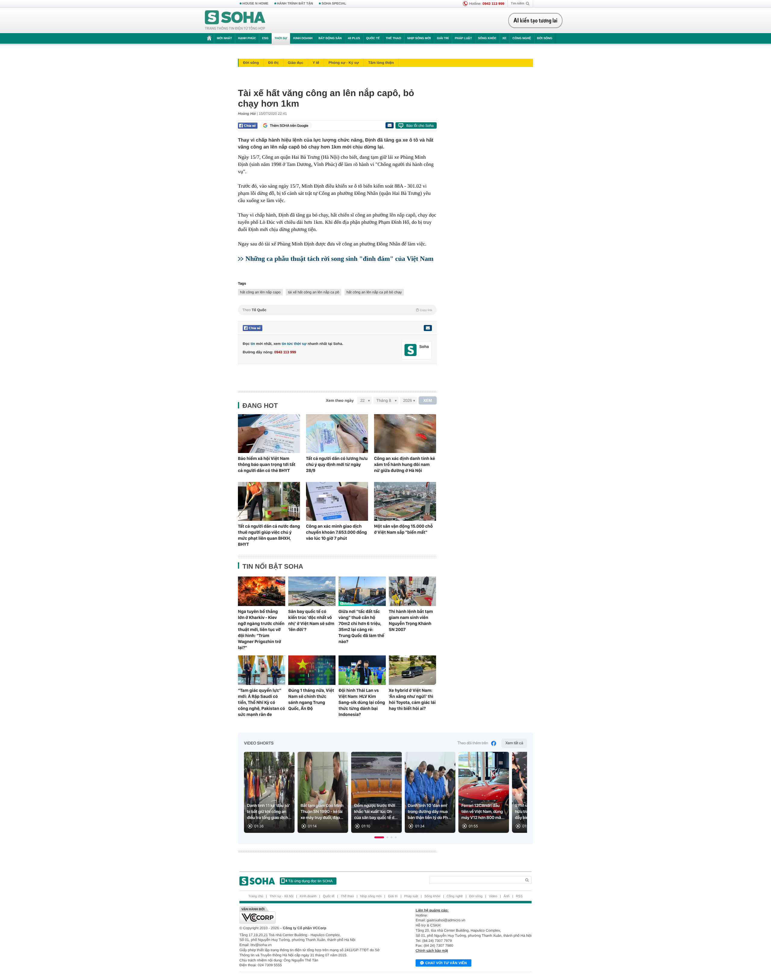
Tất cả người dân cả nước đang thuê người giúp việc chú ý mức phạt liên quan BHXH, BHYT (269, 535)
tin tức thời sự (294, 344)
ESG (265, 38)
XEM (427, 400)
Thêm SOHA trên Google (289, 125)
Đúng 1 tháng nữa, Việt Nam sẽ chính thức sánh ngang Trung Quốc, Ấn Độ (311, 699)
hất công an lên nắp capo (260, 292)
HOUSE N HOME (255, 3)
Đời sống (544, 38)
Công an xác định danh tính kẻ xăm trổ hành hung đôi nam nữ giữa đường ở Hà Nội (404, 464)
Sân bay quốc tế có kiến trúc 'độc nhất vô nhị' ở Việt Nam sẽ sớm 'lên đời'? (311, 620)
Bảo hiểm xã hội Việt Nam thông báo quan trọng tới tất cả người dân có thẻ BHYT (266, 464)
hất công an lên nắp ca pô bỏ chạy (374, 292)
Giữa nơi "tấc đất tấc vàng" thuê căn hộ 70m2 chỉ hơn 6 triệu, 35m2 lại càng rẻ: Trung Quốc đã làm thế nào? (361, 626)
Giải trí (442, 38)
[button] (379, 837)
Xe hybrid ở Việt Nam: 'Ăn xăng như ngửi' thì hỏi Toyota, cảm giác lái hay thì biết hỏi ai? (412, 699)
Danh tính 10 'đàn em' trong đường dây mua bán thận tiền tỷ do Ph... (429, 811)
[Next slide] (520, 795)
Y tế (316, 63)
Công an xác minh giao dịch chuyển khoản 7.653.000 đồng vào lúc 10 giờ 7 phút (336, 532)
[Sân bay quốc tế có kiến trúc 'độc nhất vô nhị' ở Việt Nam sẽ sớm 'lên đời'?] (312, 591)
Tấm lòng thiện (381, 63)
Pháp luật (463, 38)
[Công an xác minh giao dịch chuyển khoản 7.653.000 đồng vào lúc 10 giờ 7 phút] (337, 501)
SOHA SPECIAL (334, 3)
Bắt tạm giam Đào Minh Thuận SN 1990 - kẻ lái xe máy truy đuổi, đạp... (322, 811)
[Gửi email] (389, 125)
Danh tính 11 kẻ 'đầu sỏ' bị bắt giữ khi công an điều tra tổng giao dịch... (269, 811)
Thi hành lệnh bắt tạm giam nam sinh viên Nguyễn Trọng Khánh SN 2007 (411, 620)
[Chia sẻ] (248, 126)
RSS (519, 896)
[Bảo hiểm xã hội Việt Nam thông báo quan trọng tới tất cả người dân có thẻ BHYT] (269, 433)
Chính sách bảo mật (432, 950)
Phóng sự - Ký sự (344, 63)
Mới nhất (224, 38)
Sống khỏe (487, 38)
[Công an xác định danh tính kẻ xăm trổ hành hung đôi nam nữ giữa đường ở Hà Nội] (405, 433)
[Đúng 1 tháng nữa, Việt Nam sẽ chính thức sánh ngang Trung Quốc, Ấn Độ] (312, 670)
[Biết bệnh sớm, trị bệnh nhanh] (537, 20)
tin (253, 344)
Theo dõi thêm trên (472, 743)
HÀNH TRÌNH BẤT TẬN (295, 3)
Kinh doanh (303, 38)
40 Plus (354, 38)
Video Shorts (258, 743)
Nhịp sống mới (419, 38)
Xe (504, 38)
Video (493, 896)
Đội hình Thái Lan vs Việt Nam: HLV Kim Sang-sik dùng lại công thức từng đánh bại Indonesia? (362, 702)
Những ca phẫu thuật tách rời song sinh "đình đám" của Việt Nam (339, 258)
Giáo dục (295, 63)
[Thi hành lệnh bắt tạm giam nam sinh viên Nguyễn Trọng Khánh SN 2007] (412, 591)
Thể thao (393, 38)
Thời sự (280, 38)
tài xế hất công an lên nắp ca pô (313, 292)
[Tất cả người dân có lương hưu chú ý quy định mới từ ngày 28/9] (337, 433)
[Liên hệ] (427, 328)
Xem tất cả (514, 743)
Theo (337, 310)
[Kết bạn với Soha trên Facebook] (410, 350)
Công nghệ (521, 38)
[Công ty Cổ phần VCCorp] (312, 915)
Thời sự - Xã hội (281, 896)
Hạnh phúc (247, 38)
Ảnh (507, 896)
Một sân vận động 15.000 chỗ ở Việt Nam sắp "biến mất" (403, 529)
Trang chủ (255, 896)
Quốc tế (373, 38)
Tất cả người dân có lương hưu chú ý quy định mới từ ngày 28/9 (337, 464)
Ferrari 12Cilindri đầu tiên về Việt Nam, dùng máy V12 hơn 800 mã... (482, 811)
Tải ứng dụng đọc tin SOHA (310, 881)
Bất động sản (330, 38)
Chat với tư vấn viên (446, 963)
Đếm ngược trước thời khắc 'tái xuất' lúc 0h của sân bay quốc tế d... (376, 811)
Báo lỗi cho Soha (420, 125)
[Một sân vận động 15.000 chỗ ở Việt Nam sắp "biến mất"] (405, 501)
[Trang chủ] (235, 20)
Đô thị (273, 63)
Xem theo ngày (340, 400)
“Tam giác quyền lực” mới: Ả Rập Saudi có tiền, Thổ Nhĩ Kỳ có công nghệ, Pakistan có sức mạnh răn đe (261, 702)
